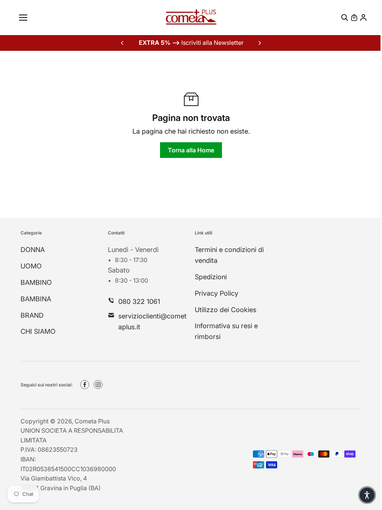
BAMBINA (36, 299)
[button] (367, 495)
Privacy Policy (216, 293)
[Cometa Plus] (191, 17)
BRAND (32, 315)
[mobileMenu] (23, 17)
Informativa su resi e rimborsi (226, 331)
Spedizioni (211, 277)
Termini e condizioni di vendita (229, 255)
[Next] (259, 43)
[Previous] (122, 43)
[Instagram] (98, 384)
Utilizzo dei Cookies (225, 310)
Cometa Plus (92, 421)
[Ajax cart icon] (354, 17)
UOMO (31, 266)
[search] (344, 17)
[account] (363, 17)
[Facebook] (84, 384)
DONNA (33, 250)
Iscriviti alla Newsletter (191, 42)
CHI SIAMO (38, 331)
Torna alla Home (191, 150)
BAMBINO (36, 282)
